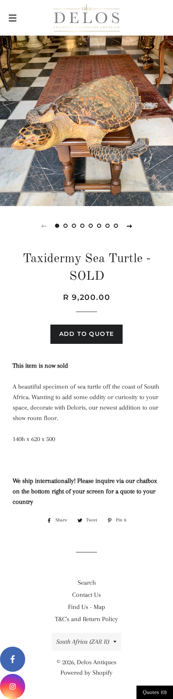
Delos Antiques (96, 662)
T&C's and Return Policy (86, 619)
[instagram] (12, 686)
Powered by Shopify (86, 672)
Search (87, 582)
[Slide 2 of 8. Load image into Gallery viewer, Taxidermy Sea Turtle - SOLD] (65, 226)
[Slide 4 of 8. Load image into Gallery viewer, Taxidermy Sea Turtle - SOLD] (82, 226)
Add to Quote (86, 334)
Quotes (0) (155, 692)
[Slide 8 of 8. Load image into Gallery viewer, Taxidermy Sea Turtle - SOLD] (116, 226)
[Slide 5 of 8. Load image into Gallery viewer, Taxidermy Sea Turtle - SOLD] (90, 226)
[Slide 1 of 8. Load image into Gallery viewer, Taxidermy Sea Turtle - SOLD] (57, 226)
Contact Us (86, 594)
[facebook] (12, 659)
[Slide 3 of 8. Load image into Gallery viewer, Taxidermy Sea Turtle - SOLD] (74, 226)
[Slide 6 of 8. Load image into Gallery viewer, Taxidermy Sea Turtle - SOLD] (99, 226)
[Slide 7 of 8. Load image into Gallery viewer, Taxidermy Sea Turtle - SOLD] (107, 226)
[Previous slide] (43, 226)
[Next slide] (129, 226)
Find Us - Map (86, 607)
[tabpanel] (86, 120)
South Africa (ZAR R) (82, 641)
